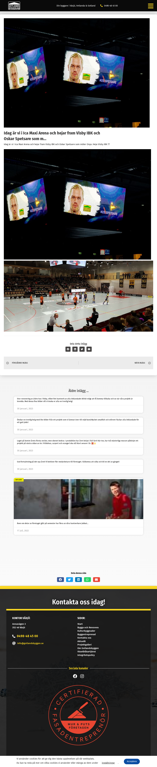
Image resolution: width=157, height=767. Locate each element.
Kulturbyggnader (86, 630)
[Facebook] (75, 676)
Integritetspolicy (86, 655)
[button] (68, 349)
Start (80, 624)
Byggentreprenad (86, 634)
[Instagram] (82, 676)
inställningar (108, 762)
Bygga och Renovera (88, 627)
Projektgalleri (84, 644)
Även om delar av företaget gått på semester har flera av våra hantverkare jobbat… (52, 523)
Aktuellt (81, 641)
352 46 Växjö (18, 627)
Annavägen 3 (19, 624)
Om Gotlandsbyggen (88, 648)
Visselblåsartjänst (86, 651)
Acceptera (132, 761)
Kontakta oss (84, 637)
